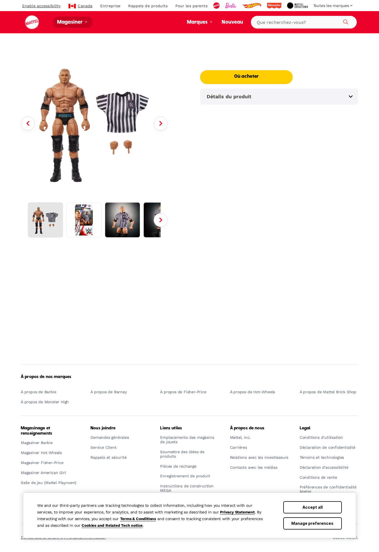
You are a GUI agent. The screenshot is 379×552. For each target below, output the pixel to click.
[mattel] (217, 5)
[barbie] (231, 5)
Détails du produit (229, 96)
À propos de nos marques (46, 377)
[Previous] (28, 123)
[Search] (344, 21)
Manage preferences (312, 523)
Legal (305, 428)
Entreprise (110, 6)
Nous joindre (102, 428)
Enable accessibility (41, 6)
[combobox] (304, 22)
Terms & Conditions (138, 518)
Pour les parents (191, 6)
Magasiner (70, 22)
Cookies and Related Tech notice (112, 525)
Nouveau (232, 22)
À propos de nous (247, 428)
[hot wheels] (252, 5)
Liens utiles (171, 428)
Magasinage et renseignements (36, 430)
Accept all (312, 507)
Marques (198, 22)
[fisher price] (275, 5)
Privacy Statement (237, 512)
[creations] (298, 5)
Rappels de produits (147, 6)
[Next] (161, 123)
